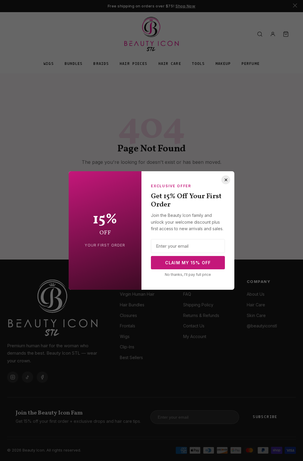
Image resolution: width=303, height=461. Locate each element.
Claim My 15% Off (188, 262)
